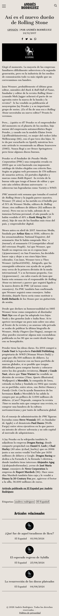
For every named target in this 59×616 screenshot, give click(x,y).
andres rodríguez (24, 501)
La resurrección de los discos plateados (29, 581)
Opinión (12, 29)
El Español (43, 501)
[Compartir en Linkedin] (31, 39)
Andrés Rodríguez (30, 6)
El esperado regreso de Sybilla (29, 557)
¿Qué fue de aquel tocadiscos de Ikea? (29, 533)
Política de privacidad (29, 613)
